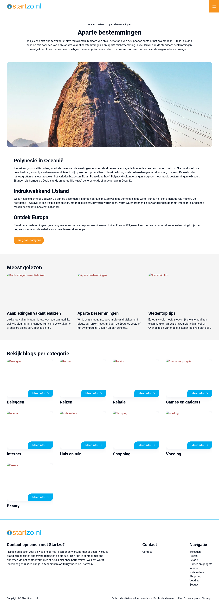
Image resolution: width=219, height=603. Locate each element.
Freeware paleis (192, 598)
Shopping (195, 576)
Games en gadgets (201, 564)
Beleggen (195, 551)
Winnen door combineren (139, 598)
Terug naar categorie (28, 240)
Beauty (194, 584)
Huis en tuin (197, 572)
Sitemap (206, 598)
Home (91, 24)
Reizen (101, 24)
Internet (194, 568)
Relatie (194, 560)
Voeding (194, 580)
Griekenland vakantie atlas (168, 598)
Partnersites (118, 598)
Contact (147, 551)
